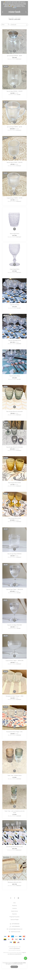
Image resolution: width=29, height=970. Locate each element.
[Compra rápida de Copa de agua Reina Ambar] (14, 513)
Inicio (14, 902)
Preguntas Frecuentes (14, 916)
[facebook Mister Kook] (14, 898)
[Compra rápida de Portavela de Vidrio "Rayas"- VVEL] (14, 727)
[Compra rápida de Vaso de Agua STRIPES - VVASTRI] (14, 157)
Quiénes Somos (14, 911)
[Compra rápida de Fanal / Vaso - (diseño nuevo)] (14, 771)
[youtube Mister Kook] (18, 898)
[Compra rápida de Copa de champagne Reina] (14, 335)
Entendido (14, 966)
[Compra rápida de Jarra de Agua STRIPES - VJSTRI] (14, 122)
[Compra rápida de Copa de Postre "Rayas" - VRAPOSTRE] (14, 656)
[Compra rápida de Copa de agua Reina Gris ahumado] (14, 442)
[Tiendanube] (14, 948)
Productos (14, 905)
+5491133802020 (16, 926)
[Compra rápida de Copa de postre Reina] (14, 371)
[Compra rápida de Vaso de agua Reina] (14, 229)
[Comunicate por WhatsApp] (25, 958)
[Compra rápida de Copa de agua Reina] (14, 264)
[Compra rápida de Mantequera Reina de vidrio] (14, 877)
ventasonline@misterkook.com (15, 929)
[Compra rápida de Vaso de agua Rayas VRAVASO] (14, 549)
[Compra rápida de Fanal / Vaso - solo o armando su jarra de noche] (14, 806)
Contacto (14, 908)
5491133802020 (15, 923)
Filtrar (3, 24)
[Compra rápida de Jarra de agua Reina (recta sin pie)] (14, 842)
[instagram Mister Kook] (10, 898)
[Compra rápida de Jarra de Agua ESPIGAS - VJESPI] (14, 51)
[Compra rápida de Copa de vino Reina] (14, 300)
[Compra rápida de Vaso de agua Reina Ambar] (14, 478)
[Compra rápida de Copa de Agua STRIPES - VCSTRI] (14, 193)
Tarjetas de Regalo (14, 919)
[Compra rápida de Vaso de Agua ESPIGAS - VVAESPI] (14, 86)
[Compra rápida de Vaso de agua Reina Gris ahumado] (14, 407)
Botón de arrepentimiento (15, 954)
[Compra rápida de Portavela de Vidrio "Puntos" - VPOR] (14, 691)
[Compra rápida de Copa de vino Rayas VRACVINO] (14, 620)
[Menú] (3, 12)
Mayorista (14, 914)
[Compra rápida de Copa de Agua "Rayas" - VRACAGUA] (14, 584)
